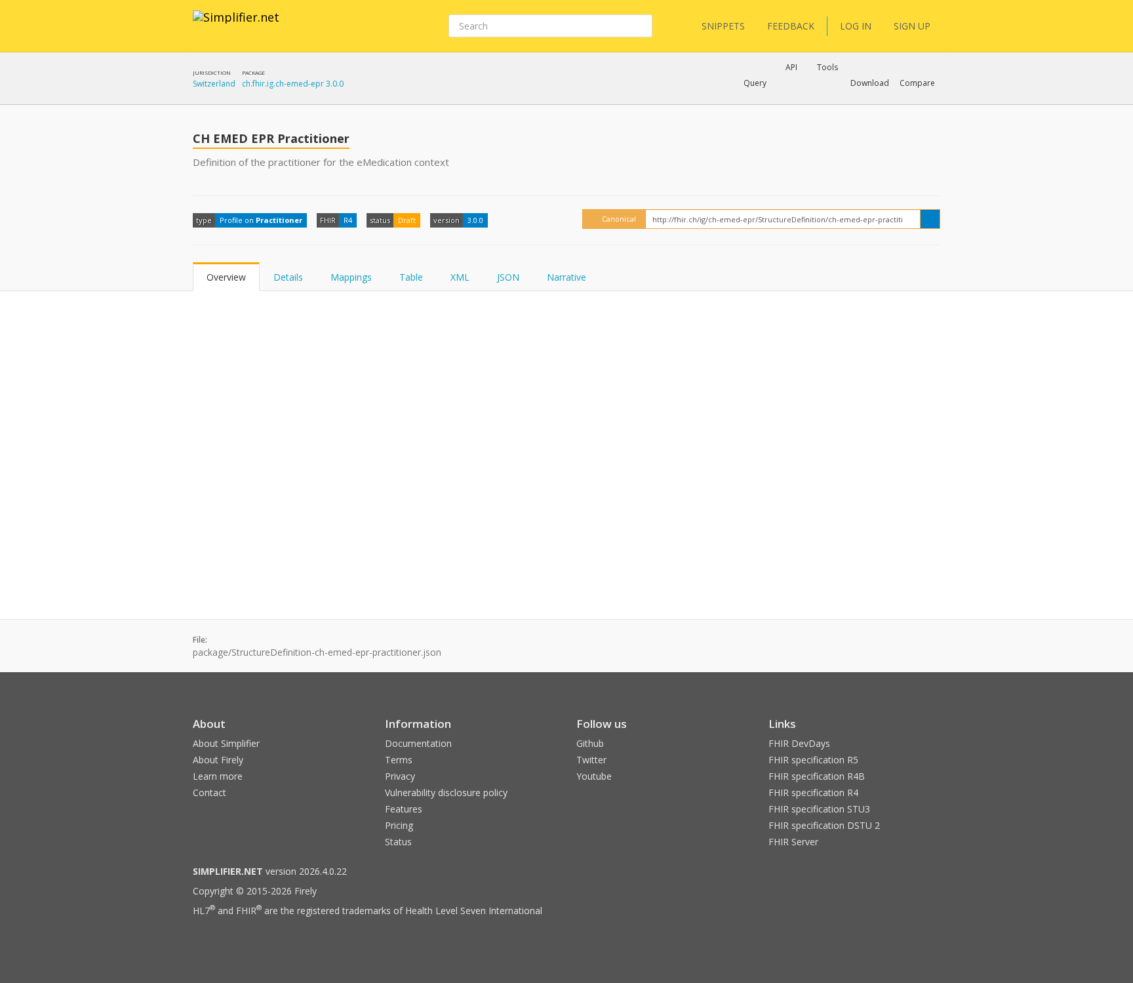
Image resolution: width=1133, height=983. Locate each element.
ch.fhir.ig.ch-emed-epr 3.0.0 (293, 83)
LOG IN (855, 26)
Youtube (594, 776)
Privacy (400, 776)
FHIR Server (793, 841)
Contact (209, 792)
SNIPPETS (723, 26)
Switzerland (214, 83)
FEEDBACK (790, 26)
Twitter (591, 759)
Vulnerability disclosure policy (446, 792)
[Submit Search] (641, 26)
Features (403, 809)
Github (590, 743)
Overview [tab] (226, 277)
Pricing (399, 825)
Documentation (418, 743)
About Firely (218, 759)
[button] (755, 83)
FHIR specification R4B (816, 776)
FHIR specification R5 (813, 759)
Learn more (218, 776)
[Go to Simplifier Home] (236, 25)
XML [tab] (459, 277)
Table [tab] (411, 277)
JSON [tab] (508, 277)
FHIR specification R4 (813, 792)
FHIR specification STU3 (819, 809)
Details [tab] (288, 277)
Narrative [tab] (566, 277)
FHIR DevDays (799, 743)
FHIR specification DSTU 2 (824, 825)
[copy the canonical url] (930, 219)
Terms (398, 759)
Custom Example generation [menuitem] (769, 101)
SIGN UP (912, 26)
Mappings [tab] (351, 277)
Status (398, 841)
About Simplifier (226, 743)
